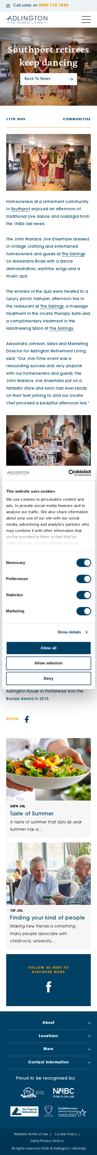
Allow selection (48, 663)
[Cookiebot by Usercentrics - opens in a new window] (69, 472)
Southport (20, 209)
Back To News (37, 79)
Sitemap (79, 1148)
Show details (69, 632)
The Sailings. (62, 329)
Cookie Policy (66, 1134)
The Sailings (73, 254)
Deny (48, 678)
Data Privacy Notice (47, 1141)
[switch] (83, 579)
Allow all (48, 648)
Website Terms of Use (31, 1134)
